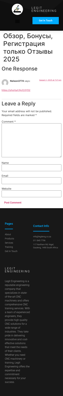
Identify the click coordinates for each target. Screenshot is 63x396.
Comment (9, 121)
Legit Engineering (44, 9)
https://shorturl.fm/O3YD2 (16, 90)
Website (6, 188)
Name (5, 162)
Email (5, 175)
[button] (17, 21)
